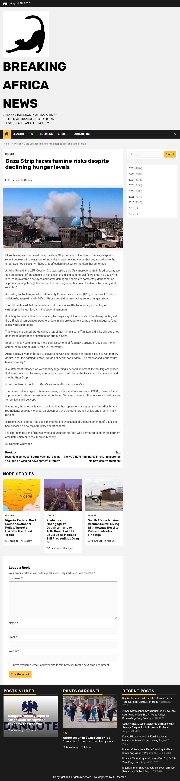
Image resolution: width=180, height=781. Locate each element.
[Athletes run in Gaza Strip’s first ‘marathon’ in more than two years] (90, 712)
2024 (131, 179)
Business (46, 134)
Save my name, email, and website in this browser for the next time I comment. (61, 665)
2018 (131, 208)
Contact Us (81, 134)
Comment (15, 578)
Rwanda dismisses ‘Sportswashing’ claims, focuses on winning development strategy (33, 457)
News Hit (18, 134)
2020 (131, 202)
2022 (131, 191)
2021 (131, 196)
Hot (32, 134)
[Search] (175, 134)
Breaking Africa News (34, 85)
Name (13, 623)
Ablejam (28, 180)
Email (13, 637)
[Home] (7, 134)
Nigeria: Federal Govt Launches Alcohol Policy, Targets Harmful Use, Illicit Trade (20, 528)
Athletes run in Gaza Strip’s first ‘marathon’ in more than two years (88, 739)
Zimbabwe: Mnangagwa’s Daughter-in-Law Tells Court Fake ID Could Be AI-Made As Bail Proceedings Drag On (63, 531)
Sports (63, 134)
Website (14, 651)
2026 (131, 168)
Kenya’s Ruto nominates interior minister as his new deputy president (92, 457)
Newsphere (101, 777)
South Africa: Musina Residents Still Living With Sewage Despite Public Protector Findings (103, 528)
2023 (131, 185)
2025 (131, 173)
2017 (131, 213)
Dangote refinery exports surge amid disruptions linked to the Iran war (28, 720)
